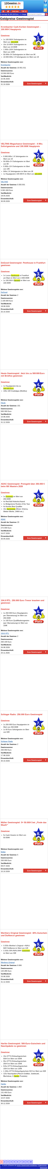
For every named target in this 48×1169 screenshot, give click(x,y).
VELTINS (4, 182)
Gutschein (26, 951)
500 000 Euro (8, 388)
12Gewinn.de (11, 1165)
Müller (3, 852)
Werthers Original (8, 962)
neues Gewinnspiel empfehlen (27, 1165)
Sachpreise (11, 509)
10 (31, 1162)
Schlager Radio (7, 741)
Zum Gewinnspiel (34, 84)
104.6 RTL (5, 633)
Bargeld (17, 280)
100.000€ (14, 42)
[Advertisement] (24, 113)
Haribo (16, 1076)
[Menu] (3, 11)
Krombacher (5, 65)
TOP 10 (24, 11)
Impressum (43, 1168)
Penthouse (15, 275)
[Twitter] (45, 7)
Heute (3, 403)
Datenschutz (42, 1165)
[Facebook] (45, 3)
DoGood (4, 292)
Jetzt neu (15, 11)
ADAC (3, 519)
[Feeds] (45, 11)
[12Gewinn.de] (8, 11)
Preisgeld (9, 496)
